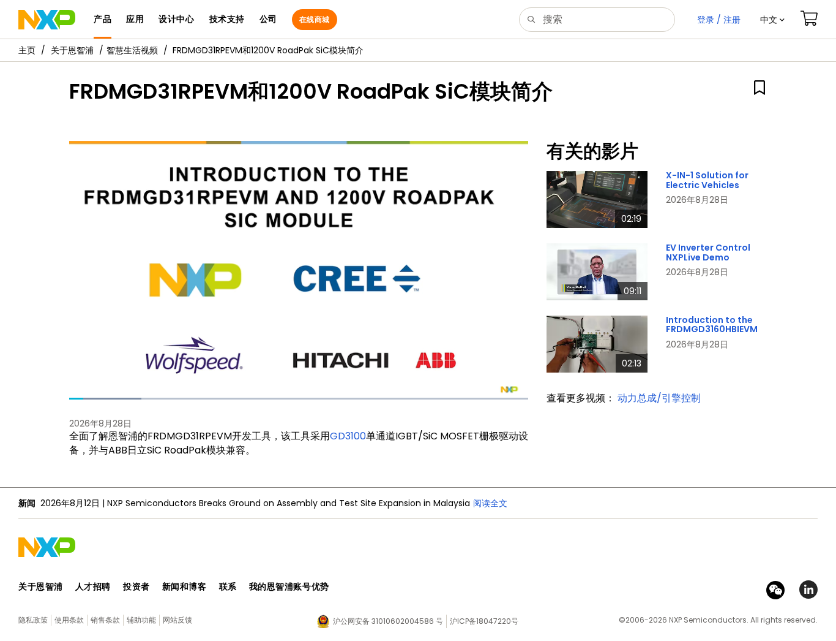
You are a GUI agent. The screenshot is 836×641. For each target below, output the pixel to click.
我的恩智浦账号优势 (289, 586)
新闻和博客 (184, 586)
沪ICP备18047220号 (484, 621)
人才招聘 (93, 586)
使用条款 (69, 620)
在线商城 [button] (314, 19)
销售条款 (105, 620)
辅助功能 (141, 620)
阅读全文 (490, 503)
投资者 (136, 586)
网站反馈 (177, 620)
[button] (772, 19)
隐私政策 (33, 620)
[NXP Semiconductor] (46, 20)
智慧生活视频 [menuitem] (132, 50)
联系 (228, 586)
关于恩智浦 (72, 50)
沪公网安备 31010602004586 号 (388, 621)
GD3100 (348, 436)
